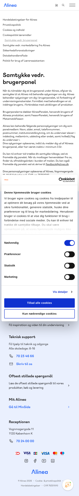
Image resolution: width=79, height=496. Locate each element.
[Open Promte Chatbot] (67, 485)
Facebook (35, 461)
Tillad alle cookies (39, 303)
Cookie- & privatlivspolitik (48, 480)
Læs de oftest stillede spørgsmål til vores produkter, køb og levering (36, 385)
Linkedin (53, 461)
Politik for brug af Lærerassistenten (23, 60)
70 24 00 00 (25, 441)
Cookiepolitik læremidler (17, 35)
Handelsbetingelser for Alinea (20, 19)
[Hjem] (10, 5)
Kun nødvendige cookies (39, 313)
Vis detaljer (60, 292)
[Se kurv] (56, 5)
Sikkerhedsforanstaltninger (19, 50)
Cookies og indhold (13, 30)
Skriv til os (24, 364)
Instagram (26, 461)
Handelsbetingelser (30, 485)
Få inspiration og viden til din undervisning (36, 325)
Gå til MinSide (19, 407)
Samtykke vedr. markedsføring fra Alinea (26, 45)
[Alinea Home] (39, 472)
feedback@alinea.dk (57, 164)
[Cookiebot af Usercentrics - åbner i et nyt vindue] (59, 180)
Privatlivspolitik (12, 25)
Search (63, 5)
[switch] (69, 254)
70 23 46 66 (25, 356)
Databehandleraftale (15, 55)
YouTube (44, 461)
